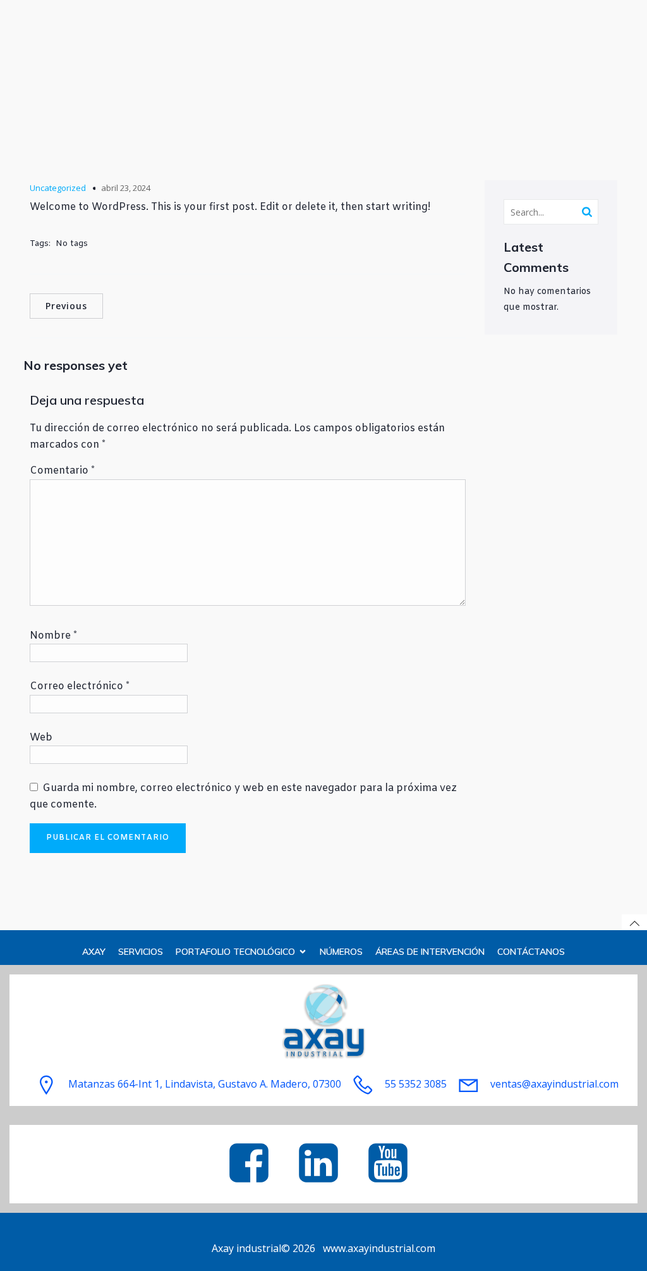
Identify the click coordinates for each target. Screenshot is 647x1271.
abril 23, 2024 (125, 187)
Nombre (53, 635)
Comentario (62, 470)
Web (41, 737)
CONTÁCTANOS (531, 951)
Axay (94, 951)
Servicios (140, 951)
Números (341, 951)
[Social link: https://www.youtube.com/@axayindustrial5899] (393, 1164)
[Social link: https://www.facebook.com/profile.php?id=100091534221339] (254, 1164)
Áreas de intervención (430, 951)
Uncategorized (58, 187)
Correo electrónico (80, 686)
